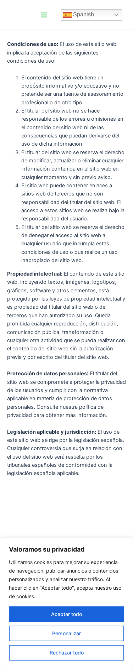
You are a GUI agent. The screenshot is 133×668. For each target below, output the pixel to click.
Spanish (83, 14)
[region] (66, 603)
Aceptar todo (66, 614)
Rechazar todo (67, 652)
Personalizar (66, 633)
